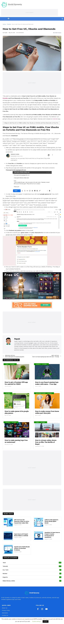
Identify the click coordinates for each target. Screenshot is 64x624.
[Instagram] (42, 609)
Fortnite (5, 98)
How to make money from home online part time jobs (47, 412)
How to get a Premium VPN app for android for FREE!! (16, 383)
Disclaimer (5, 613)
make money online (40, 393)
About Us (4, 608)
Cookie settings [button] (36, 621)
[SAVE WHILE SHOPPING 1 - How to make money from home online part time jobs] (32, 305)
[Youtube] (46, 609)
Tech (7, 364)
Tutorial (9, 24)
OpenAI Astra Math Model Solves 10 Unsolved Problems (22, 548)
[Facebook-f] (38, 609)
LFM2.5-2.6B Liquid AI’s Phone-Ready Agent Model (51, 521)
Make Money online (9, 581)
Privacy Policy (6, 610)
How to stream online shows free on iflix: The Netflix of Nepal (45, 442)
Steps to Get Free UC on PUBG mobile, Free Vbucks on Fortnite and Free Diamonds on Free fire (31, 123)
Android (55, 119)
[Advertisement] (29, 12)
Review (5, 573)
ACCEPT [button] (46, 621)
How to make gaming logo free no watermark (16, 441)
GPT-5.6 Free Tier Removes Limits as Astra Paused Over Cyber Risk (21, 521)
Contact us (5, 615)
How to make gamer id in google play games (17, 412)
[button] (8, 18)
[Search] (62, 18)
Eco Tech (5, 570)
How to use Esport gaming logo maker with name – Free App (46, 383)
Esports (38, 364)
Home (4, 24)
